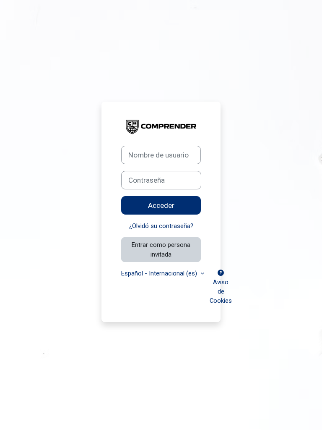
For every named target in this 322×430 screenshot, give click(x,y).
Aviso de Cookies (221, 291)
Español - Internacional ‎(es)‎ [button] (160, 273)
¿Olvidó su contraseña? (161, 226)
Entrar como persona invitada (161, 249)
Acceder (161, 205)
